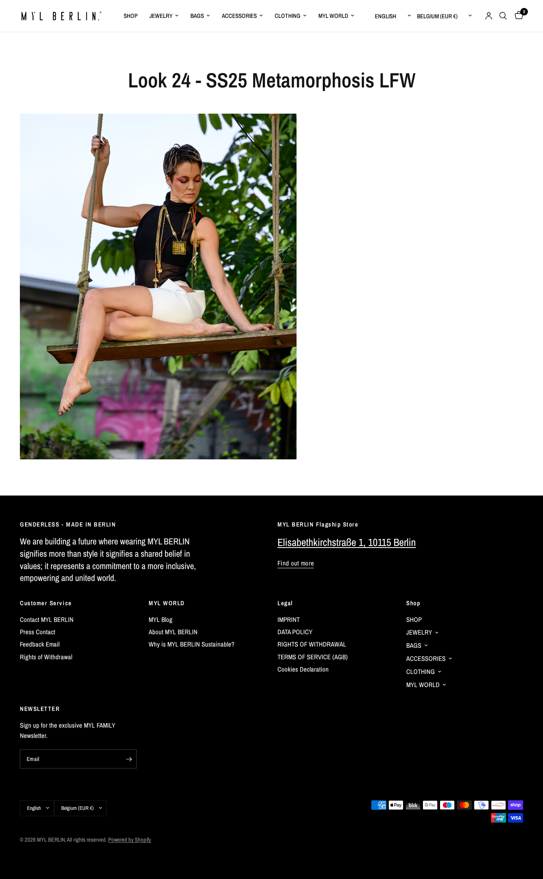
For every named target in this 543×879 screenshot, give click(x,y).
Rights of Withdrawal (46, 656)
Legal (285, 603)
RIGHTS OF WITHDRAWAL (311, 644)
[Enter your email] (129, 759)
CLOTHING (288, 16)
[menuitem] (131, 16)
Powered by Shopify (129, 839)
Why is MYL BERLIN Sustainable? (192, 644)
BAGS (197, 16)
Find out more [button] (295, 563)
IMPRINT (288, 619)
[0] (517, 16)
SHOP (131, 16)
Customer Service (46, 603)
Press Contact (37, 631)
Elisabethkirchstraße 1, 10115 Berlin (346, 542)
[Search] (503, 16)
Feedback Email (40, 644)
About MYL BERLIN (173, 631)
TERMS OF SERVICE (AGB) (312, 656)
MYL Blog (161, 619)
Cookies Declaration (303, 669)
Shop (413, 603)
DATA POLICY (294, 631)
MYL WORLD (333, 16)
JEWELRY (161, 16)
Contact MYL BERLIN (47, 619)
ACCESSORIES (239, 16)
